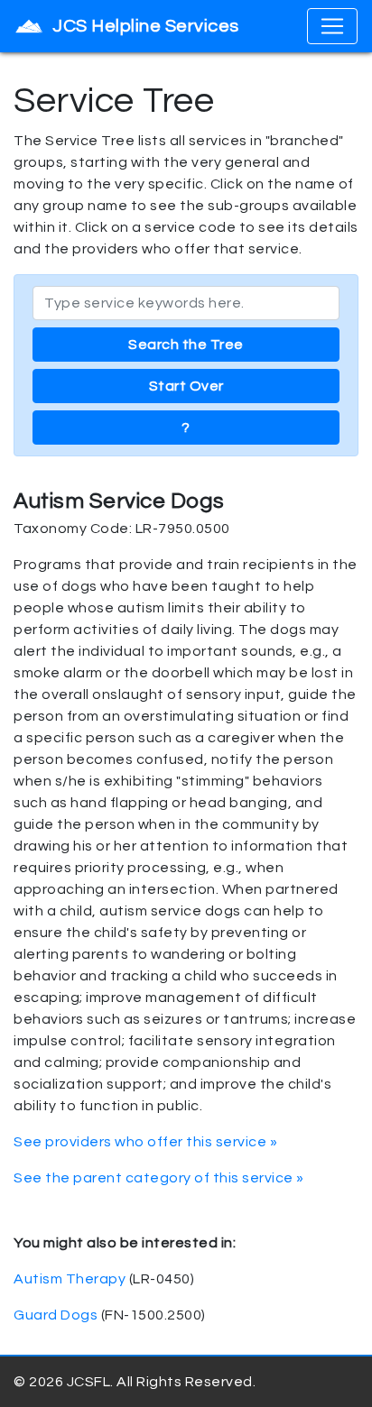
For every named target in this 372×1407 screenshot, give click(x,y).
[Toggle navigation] (332, 26)
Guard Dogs (56, 1315)
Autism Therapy (70, 1279)
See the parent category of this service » (159, 1178)
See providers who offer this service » (145, 1142)
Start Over (186, 386)
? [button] (186, 427)
